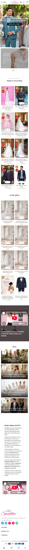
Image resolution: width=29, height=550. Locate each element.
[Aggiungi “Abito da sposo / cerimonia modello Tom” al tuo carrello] (6, 182)
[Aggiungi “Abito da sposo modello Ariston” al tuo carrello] (20, 182)
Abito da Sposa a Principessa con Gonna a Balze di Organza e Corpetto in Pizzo (7, 160)
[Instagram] (13, 523)
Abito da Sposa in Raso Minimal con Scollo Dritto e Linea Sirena (7, 108)
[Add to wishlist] (9, 103)
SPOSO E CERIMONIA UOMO (14, 20)
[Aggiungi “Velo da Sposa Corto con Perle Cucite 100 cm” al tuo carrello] (20, 243)
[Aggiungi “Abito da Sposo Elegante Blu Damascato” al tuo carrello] (20, 103)
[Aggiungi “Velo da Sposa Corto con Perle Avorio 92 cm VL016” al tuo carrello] (6, 243)
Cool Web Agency (23, 541)
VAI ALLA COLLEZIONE (14, 24)
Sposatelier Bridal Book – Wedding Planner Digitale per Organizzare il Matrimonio (8, 297)
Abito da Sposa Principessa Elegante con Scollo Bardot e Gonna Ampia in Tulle (21, 134)
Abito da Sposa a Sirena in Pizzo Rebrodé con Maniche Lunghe (21, 160)
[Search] (23, 2)
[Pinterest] (9, 523)
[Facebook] (2, 523)
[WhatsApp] (16, 523)
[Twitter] (6, 523)
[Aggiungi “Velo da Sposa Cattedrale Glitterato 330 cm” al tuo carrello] (6, 217)
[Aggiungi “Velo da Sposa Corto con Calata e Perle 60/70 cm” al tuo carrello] (6, 267)
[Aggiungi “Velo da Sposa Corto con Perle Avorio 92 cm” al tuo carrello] (20, 267)
